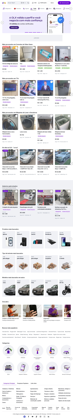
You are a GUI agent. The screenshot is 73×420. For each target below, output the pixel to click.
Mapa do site (44, 408)
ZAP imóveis (63, 408)
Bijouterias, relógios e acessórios (64, 389)
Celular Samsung (24, 334)
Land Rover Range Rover (41, 331)
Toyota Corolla (60, 331)
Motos (4, 395)
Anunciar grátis (65, 2)
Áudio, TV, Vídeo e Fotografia (21, 397)
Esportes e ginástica (49, 396)
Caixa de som (44, 334)
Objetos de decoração (64, 400)
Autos (50, 8)
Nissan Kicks (68, 331)
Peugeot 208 (13, 331)
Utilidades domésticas (64, 393)
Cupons (27, 8)
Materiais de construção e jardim (35, 399)
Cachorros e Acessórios (19, 401)
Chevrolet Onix (5, 331)
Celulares (67, 8)
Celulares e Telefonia (8, 388)
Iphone (17, 334)
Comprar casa (52, 337)
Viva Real (68, 408)
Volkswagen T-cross (21, 331)
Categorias (8, 8)
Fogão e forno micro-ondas (59, 334)
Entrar (52, 2)
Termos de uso (17, 408)
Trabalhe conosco (50, 408)
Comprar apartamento (32, 337)
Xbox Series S (18, 337)
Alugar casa (59, 337)
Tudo (34, 8)
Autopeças (58, 8)
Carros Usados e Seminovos (6, 392)
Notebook (50, 334)
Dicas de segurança (8, 408)
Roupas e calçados (49, 394)
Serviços (32, 396)
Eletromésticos (20, 391)
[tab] (9, 383)
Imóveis (42, 8)
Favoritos (18, 8)
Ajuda (3, 408)
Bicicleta (24, 337)
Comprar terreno (66, 337)
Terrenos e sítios (49, 391)
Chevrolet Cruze (11, 334)
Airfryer (30, 334)
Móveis (18, 388)
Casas (4, 402)
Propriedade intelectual (35, 408)
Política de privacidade (24, 408)
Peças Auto (33, 391)
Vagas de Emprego (35, 394)
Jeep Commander (31, 331)
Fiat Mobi (4, 334)
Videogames (19, 394)
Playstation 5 (36, 334)
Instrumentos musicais (64, 395)
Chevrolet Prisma (52, 331)
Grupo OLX (57, 408)
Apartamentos (34, 388)
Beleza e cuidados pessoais (49, 399)
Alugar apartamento (43, 337)
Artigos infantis (48, 388)
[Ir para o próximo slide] (71, 60)
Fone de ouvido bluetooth (8, 337)
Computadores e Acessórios (6, 399)
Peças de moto (62, 398)
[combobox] (18, 3)
